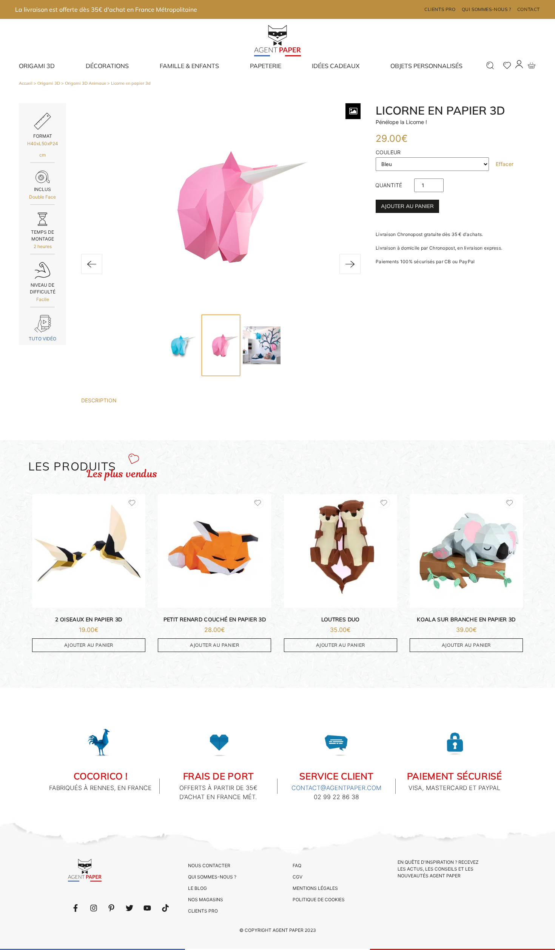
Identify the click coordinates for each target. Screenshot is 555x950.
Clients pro (440, 9)
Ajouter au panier (407, 206)
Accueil (25, 83)
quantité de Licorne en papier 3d (388, 187)
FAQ (297, 865)
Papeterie (265, 66)
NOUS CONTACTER (209, 865)
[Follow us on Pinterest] (111, 908)
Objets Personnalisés (426, 66)
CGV (297, 877)
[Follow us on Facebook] (75, 908)
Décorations (107, 66)
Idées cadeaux (335, 66)
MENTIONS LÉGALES (315, 888)
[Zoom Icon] (353, 111)
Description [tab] (99, 400)
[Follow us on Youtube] (147, 908)
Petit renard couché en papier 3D (214, 619)
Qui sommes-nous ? (486, 9)
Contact (528, 9)
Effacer (504, 164)
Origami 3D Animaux (85, 83)
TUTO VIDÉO (42, 339)
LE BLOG (197, 888)
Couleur (388, 152)
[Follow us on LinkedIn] (93, 908)
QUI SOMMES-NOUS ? (212, 877)
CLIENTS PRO (203, 911)
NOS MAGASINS (205, 899)
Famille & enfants (189, 66)
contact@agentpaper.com (336, 788)
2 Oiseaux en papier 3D (88, 619)
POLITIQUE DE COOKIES (319, 899)
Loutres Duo (340, 619)
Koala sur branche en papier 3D (466, 619)
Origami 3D (37, 66)
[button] (91, 264)
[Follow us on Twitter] (129, 908)
